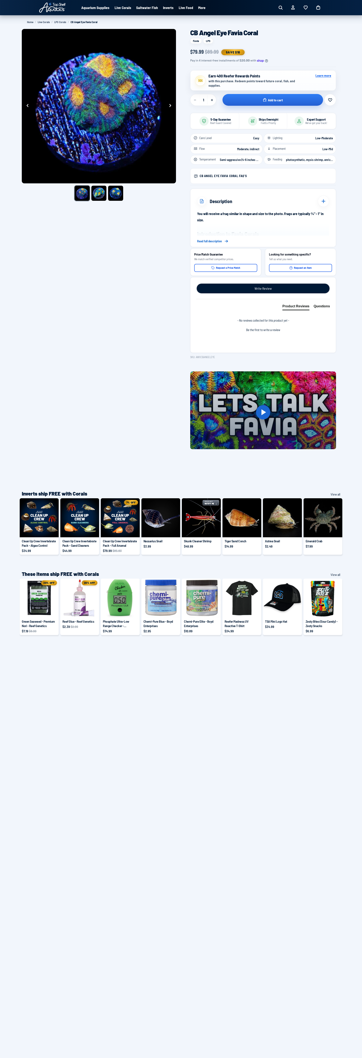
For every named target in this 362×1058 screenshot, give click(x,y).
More (202, 7)
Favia (196, 41)
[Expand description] (323, 201)
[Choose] (52, 531)
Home (30, 22)
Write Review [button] (263, 288)
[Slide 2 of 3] (98, 193)
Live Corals (44, 22)
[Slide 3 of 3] (115, 193)
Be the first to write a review (263, 330)
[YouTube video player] (263, 412)
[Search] (280, 7)
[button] (263, 329)
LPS (208, 41)
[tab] (295, 307)
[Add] (173, 531)
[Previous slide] (26, 106)
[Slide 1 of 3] (82, 193)
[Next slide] (171, 106)
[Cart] (318, 7)
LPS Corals (60, 22)
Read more (263, 241)
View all (335, 494)
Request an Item (303, 267)
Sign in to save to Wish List (330, 100)
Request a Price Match (228, 267)
